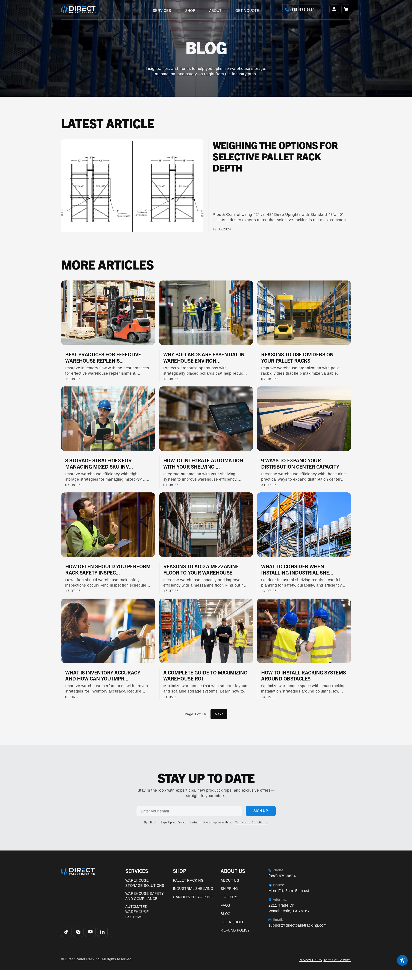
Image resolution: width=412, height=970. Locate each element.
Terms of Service (337, 960)
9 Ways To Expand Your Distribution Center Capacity (300, 463)
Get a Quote (232, 922)
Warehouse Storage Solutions (144, 883)
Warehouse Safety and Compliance (144, 896)
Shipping (229, 888)
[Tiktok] (66, 932)
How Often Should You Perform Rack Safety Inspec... (108, 569)
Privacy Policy (310, 960)
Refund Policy (235, 930)
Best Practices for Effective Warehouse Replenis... (103, 357)
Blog (225, 914)
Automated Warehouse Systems (137, 912)
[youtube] (90, 932)
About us (230, 880)
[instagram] (78, 932)
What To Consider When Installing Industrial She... (297, 569)
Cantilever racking (193, 897)
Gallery (229, 897)
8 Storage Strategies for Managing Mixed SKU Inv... (99, 463)
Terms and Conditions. (251, 822)
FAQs (225, 905)
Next (219, 714)
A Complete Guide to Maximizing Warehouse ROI (205, 675)
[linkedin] (102, 932)
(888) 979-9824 (302, 9)
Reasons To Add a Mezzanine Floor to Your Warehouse (201, 569)
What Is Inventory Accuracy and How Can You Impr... (102, 675)
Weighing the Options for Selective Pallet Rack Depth (275, 156)
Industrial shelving (193, 888)
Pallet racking (188, 880)
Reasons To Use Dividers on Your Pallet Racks (297, 357)
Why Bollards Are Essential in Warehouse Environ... (204, 357)
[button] (166, 9)
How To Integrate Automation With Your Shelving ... (203, 463)
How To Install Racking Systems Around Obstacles (303, 675)
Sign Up (260, 811)
